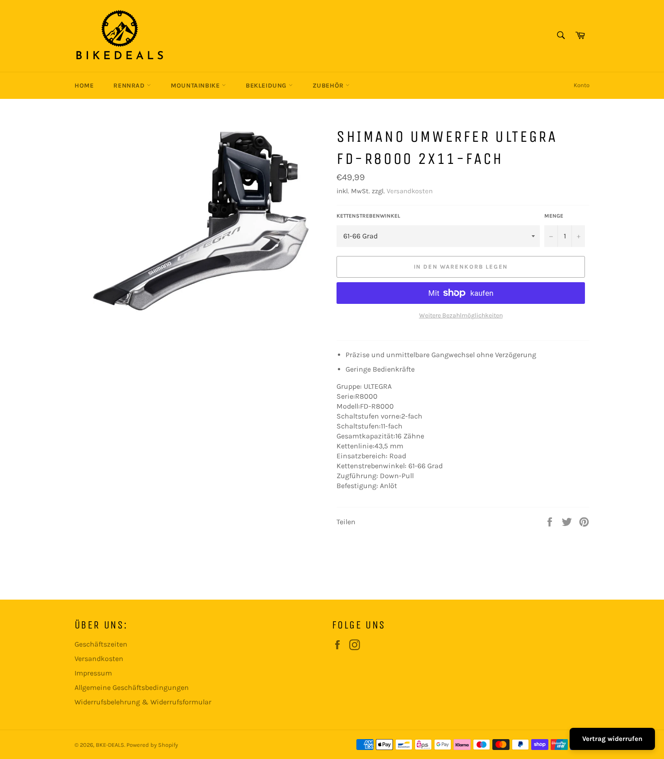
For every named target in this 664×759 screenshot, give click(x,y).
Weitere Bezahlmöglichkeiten (461, 315)
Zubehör (329, 85)
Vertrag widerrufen (612, 739)
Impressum (93, 673)
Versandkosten (410, 191)
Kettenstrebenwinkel (368, 216)
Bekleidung (267, 85)
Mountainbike (196, 85)
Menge (553, 216)
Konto (581, 85)
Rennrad (130, 85)
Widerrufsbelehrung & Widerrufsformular (143, 702)
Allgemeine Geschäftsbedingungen (132, 687)
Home (84, 85)
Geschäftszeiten (101, 644)
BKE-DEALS (110, 744)
